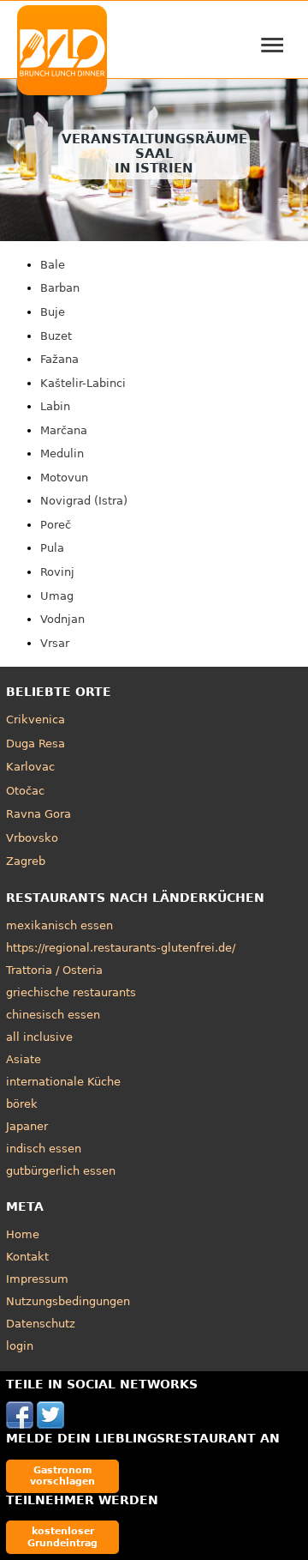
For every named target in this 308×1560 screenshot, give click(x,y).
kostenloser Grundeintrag (62, 1536)
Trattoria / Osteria (54, 970)
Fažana (59, 359)
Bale (52, 264)
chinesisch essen (53, 1014)
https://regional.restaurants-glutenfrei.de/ (120, 947)
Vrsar (54, 643)
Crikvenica (35, 719)
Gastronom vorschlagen (62, 1475)
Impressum (37, 1279)
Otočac (25, 790)
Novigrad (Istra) (83, 500)
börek (22, 1103)
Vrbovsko (32, 837)
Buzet (56, 336)
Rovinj (57, 571)
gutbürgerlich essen (61, 1170)
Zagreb (25, 861)
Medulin (62, 453)
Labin (55, 406)
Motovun (64, 477)
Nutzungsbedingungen (68, 1301)
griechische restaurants (71, 992)
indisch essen (43, 1148)
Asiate (23, 1059)
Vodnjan (62, 619)
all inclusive (39, 1037)
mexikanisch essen (59, 925)
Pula (52, 547)
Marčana (63, 430)
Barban (60, 287)
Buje (52, 311)
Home (22, 1234)
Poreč (55, 524)
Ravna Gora (38, 813)
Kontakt (27, 1256)
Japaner (27, 1126)
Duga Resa (35, 743)
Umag (57, 596)
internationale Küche (63, 1081)
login (19, 1345)
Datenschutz (40, 1323)
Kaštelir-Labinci (83, 383)
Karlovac (30, 766)
